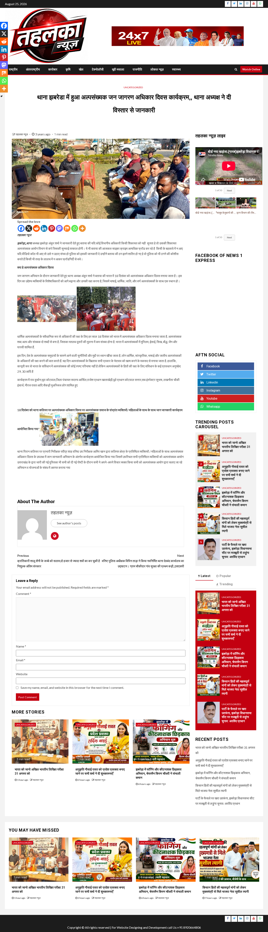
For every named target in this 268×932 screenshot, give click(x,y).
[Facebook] (21, 228)
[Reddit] (36, 228)
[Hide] (1, 96)
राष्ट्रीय (13, 69)
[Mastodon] (59, 228)
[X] (28, 228)
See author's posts (69, 523)
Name (21, 646)
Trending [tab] (226, 584)
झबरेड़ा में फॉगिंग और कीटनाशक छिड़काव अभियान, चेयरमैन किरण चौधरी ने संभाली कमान (158, 774)
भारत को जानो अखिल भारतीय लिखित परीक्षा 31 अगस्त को (236, 447)
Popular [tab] (225, 576)
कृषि (68, 69)
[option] (225, 447)
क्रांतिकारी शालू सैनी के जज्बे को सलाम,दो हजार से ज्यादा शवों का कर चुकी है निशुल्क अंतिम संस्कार (58, 561)
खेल (81, 69)
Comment (23, 593)
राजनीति (137, 69)
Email (20, 660)
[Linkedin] (44, 228)
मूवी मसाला (118, 69)
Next (229, 190)
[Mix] (67, 228)
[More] (82, 228)
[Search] (235, 69)
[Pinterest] (51, 228)
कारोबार (52, 69)
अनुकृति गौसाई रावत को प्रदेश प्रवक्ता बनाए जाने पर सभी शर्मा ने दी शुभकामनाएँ (100, 771)
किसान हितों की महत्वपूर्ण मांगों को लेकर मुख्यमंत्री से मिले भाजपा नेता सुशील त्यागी (236, 687)
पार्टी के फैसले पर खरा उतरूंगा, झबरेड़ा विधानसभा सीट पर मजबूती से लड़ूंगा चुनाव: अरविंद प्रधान (237, 715)
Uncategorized (133, 87)
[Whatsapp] (74, 228)
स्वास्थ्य (176, 69)
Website (21, 674)
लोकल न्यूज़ (157, 69)
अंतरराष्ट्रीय (33, 69)
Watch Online (251, 69)
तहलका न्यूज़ (22, 134)
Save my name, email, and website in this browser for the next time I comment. (72, 687)
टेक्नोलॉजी (98, 69)
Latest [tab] (205, 576)
